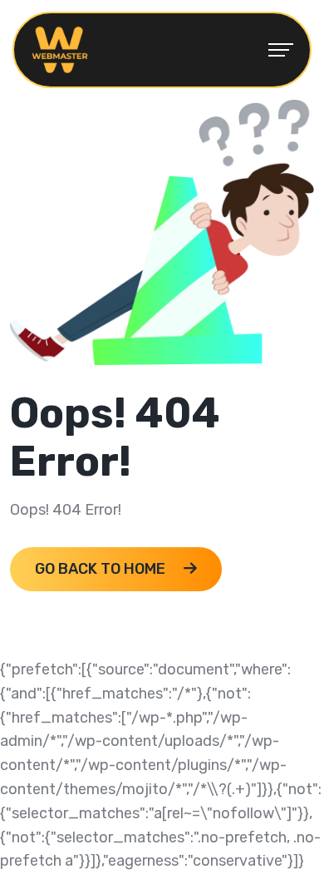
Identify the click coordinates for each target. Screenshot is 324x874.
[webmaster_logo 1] (60, 49)
